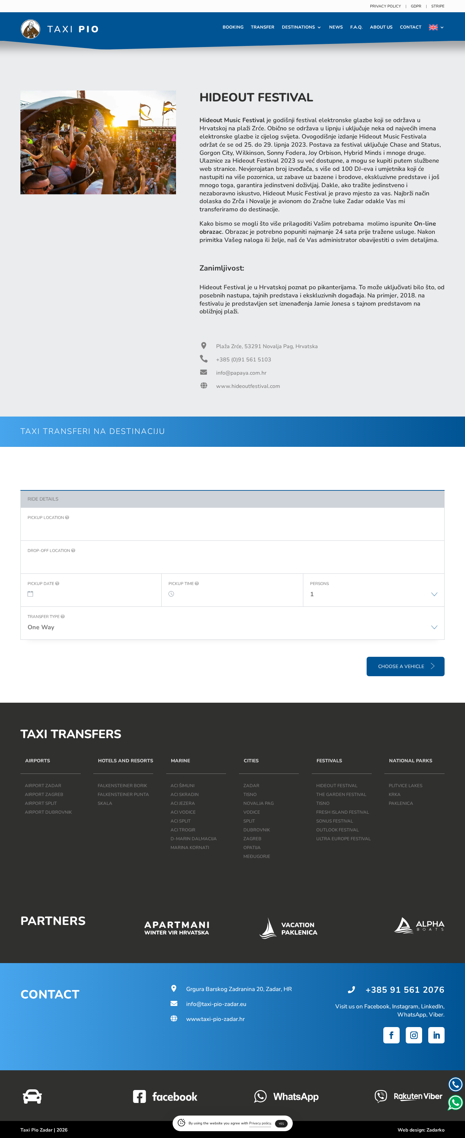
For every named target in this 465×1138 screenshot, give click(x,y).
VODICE (251, 812)
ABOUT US (381, 27)
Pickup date (41, 583)
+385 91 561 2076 (405, 990)
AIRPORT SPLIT (41, 803)
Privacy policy (385, 6)
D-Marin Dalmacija (194, 839)
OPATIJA (252, 848)
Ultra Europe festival (343, 839)
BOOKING (233, 27)
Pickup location (46, 517)
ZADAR (251, 786)
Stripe (438, 6)
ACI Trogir (183, 830)
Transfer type (44, 616)
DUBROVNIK (256, 830)
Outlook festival (337, 830)
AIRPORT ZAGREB (44, 795)
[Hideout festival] (98, 193)
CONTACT (410, 27)
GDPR (416, 6)
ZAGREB (252, 839)
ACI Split (181, 821)
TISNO (250, 795)
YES (281, 1124)
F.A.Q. (356, 27)
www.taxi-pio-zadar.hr (207, 1019)
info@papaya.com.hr (241, 373)
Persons (319, 583)
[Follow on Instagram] (414, 1035)
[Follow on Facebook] (391, 1035)
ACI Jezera (183, 803)
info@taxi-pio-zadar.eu (208, 1004)
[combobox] (373, 597)
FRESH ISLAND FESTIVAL (342, 812)
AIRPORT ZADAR (43, 786)
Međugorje (256, 857)
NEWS (336, 27)
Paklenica (401, 803)
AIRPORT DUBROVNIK (48, 812)
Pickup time (182, 583)
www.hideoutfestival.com (248, 386)
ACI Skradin (185, 795)
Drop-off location (49, 550)
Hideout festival (336, 786)
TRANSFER (262, 27)
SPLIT (249, 821)
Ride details (43, 499)
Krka (395, 795)
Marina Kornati (190, 848)
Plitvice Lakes (405, 786)
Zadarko (436, 1130)
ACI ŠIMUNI (182, 786)
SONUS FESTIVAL (334, 821)
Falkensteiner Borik (122, 786)
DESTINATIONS (298, 27)
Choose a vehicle (402, 666)
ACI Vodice (183, 812)
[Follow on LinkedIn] (436, 1035)
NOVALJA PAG (258, 803)
